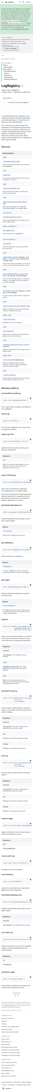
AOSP (2, 55)
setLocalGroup (7, 360)
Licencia (4, 1085)
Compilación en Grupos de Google (10, 1052)
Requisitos (4, 1021)
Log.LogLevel (7, 213)
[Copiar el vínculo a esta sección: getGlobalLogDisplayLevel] (23, 505)
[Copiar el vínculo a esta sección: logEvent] (10, 620)
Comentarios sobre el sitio (23, 1085)
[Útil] (11, 59)
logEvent (6, 257)
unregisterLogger (9, 375)
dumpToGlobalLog (8, 202)
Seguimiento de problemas (8, 1076)
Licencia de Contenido (9, 1005)
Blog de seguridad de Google (9, 1047)
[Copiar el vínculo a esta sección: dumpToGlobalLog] (17, 475)
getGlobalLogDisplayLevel (11, 217)
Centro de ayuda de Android (9, 1062)
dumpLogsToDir (8, 188)
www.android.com (6, 1068)
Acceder (28, 2)
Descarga (4, 1024)
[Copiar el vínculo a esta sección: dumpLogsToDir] (15, 434)
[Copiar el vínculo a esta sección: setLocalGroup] (14, 933)
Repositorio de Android (7, 1018)
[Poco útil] (14, 59)
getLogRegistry (8, 230)
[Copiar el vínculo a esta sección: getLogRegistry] (15, 543)
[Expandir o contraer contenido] (12, 63)
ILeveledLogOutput (21, 202)
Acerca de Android (6, 1082)
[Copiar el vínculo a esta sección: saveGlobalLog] (14, 875)
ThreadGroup (22, 120)
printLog (6, 291)
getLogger (6, 243)
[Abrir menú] (2, 2)
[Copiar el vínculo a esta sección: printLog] (9, 756)
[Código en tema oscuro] (31, 398)
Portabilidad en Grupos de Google (10, 1055)
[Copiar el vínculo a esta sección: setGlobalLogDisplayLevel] (23, 895)
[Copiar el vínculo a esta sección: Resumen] (12, 147)
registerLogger (8, 306)
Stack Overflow (5, 1073)
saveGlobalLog (7, 331)
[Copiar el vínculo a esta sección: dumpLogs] (11, 414)
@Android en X (5, 1039)
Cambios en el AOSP (22, 29)
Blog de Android (5, 1044)
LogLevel (14, 535)
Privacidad (11, 1085)
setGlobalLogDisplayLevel (11, 344)
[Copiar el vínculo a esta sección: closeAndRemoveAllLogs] (22, 393)
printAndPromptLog (9, 274)
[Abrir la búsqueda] (20, 2)
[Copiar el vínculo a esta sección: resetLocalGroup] (16, 856)
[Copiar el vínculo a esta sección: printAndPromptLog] (18, 691)
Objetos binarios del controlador (10, 1032)
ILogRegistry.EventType (21, 628)
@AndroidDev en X (6, 1042)
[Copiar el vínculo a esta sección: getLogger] (11, 580)
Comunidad (16, 1082)
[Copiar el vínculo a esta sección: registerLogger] (15, 819)
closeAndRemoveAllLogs (10, 161)
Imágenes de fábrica (7, 1029)
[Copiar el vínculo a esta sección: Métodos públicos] (20, 388)
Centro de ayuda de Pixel (8, 1065)
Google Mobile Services (7, 1070)
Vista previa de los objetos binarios (10, 1026)
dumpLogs (6, 175)
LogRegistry (19, 233)
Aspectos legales (26, 1082)
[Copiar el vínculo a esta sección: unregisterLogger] (16, 972)
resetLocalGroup (8, 319)
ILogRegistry (26, 92)
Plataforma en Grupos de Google (10, 1050)
